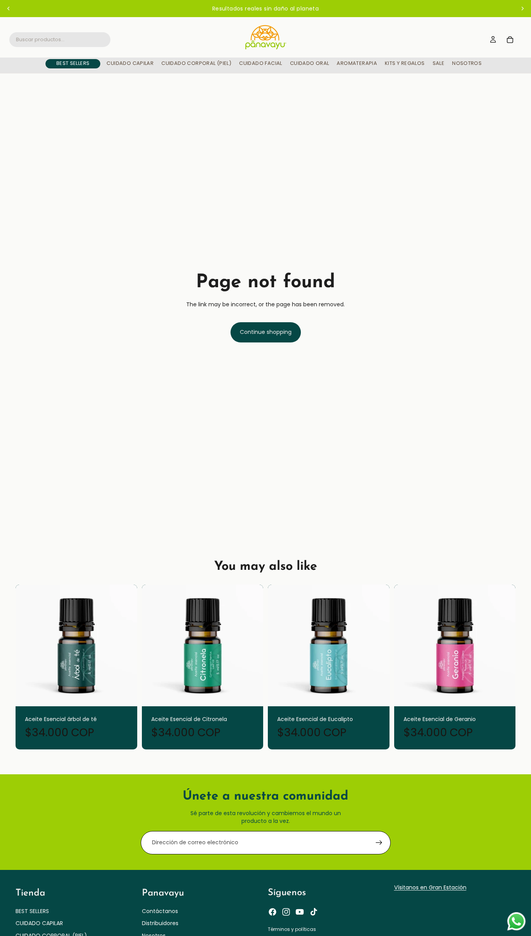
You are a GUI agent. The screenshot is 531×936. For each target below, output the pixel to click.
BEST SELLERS (32, 911)
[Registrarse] (379, 843)
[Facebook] (272, 912)
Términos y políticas (292, 929)
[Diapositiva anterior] (8, 8)
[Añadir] (126, 694)
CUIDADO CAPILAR (39, 923)
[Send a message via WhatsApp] (516, 921)
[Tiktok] (313, 912)
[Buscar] (60, 40)
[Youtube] (299, 912)
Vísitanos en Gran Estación (430, 887)
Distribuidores (160, 923)
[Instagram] (286, 912)
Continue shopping (266, 332)
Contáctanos (160, 911)
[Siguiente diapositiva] (522, 8)
